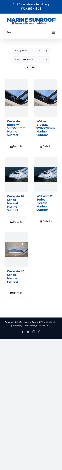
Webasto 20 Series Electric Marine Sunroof (45, 203)
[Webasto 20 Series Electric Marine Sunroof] (45, 174)
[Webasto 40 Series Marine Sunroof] (16, 249)
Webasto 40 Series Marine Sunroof (15, 276)
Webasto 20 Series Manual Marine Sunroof (15, 203)
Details (17, 146)
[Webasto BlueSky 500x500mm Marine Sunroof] (16, 98)
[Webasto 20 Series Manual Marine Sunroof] (16, 174)
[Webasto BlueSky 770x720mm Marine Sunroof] (45, 98)
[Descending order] (47, 51)
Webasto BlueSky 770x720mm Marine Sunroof (45, 128)
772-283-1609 (31, 9)
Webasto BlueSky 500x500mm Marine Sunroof (16, 128)
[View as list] (33, 67)
